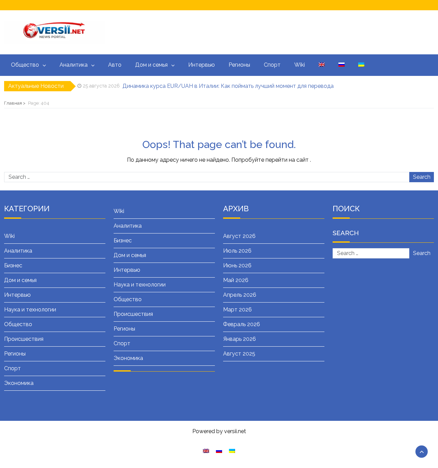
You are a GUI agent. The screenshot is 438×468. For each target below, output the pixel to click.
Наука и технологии (30, 309)
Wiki (299, 65)
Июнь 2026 (237, 265)
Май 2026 (235, 280)
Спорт (272, 65)
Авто (114, 65)
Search (421, 177)
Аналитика (74, 65)
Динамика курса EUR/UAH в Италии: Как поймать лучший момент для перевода (228, 86)
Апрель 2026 (239, 295)
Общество (25, 65)
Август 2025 (239, 353)
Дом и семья (151, 65)
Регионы (239, 65)
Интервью (201, 65)
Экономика (19, 383)
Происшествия (23, 339)
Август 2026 (239, 236)
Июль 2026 (237, 251)
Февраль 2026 (241, 324)
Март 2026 (237, 309)
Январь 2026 (239, 339)
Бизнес (13, 265)
